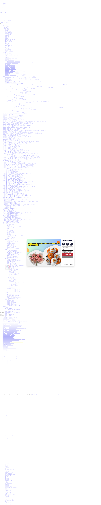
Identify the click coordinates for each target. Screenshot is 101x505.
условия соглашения (68, 252)
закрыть (67, 256)
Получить (68, 254)
